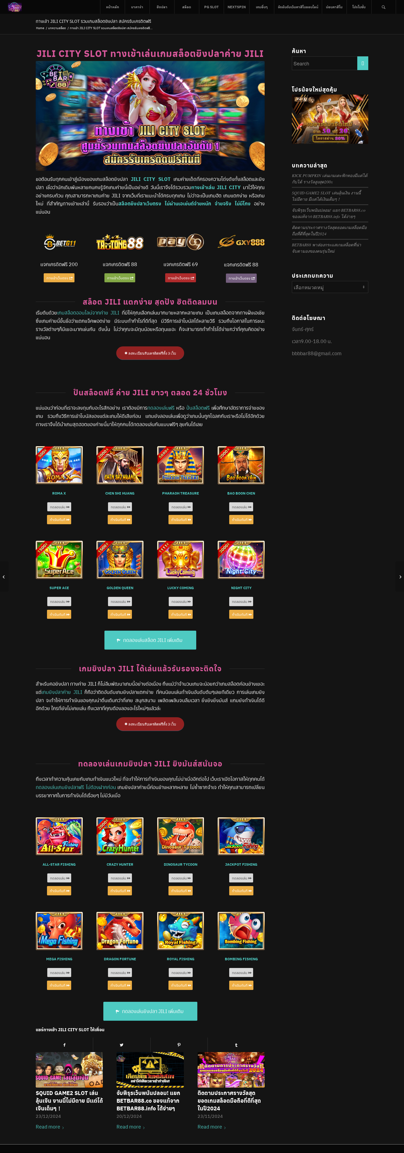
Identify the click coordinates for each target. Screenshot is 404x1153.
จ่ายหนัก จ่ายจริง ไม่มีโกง (222, 203)
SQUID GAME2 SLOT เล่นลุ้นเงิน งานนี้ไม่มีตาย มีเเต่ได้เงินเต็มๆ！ (69, 1100)
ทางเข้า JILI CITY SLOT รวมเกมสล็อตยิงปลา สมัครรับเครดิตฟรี (93, 21)
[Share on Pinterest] (179, 1045)
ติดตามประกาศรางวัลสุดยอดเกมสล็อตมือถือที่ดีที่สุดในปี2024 (229, 1100)
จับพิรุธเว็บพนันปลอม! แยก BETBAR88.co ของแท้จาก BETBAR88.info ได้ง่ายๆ (148, 1100)
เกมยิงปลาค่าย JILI (61, 691)
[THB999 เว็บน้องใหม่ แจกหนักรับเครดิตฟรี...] (4, 576)
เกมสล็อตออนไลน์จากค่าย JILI (88, 312)
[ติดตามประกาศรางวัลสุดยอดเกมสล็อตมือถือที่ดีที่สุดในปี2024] (231, 1070)
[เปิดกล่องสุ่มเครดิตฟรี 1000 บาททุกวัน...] (399, 576)
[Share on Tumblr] (236, 1045)
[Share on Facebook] (64, 1045)
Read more (48, 1126)
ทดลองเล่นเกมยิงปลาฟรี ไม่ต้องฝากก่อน (76, 787)
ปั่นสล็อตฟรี (198, 407)
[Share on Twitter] (121, 1045)
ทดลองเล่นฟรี (161, 407)
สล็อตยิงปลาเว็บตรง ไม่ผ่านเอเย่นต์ (156, 203)
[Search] (383, 7)
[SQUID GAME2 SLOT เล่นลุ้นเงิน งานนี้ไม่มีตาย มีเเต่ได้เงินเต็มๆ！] (69, 1070)
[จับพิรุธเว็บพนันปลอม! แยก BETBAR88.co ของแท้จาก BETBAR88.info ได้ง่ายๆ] (150, 1070)
